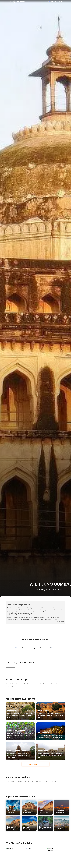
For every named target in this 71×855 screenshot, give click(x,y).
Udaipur (27, 828)
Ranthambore (45, 828)
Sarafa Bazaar (10, 781)
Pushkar (59, 828)
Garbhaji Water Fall (11, 784)
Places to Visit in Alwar (12, 684)
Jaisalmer (59, 811)
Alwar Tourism (10, 686)
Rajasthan (11, 811)
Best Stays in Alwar (53, 684)
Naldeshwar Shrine (24, 784)
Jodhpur (11, 828)
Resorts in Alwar (10, 667)
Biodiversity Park (21, 781)
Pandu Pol (30, 781)
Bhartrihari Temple (51, 781)
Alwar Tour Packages (27, 684)
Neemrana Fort (39, 781)
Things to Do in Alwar (40, 684)
